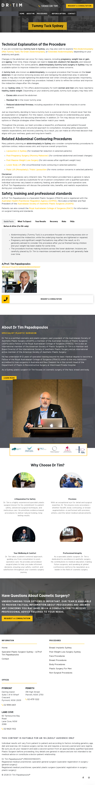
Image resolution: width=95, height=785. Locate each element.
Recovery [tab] (54, 221)
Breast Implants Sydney (60, 648)
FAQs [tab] (72, 221)
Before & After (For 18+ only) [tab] (16, 226)
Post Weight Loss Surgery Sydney (65, 652)
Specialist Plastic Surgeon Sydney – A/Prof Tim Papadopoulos (22, 653)
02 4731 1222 (33, 699)
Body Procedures (57, 664)
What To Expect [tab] (24, 221)
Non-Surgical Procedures (60, 673)
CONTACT (71, 14)
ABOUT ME (31, 14)
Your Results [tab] (40, 221)
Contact (5, 659)
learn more (9, 378)
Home (4, 648)
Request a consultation (79, 6)
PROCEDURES (42, 14)
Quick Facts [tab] (9, 221)
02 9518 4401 (10, 705)
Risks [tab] (64, 221)
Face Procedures (57, 656)
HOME (22, 14)
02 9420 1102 (10, 729)
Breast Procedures (57, 660)
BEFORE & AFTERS (59, 14)
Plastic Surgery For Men (60, 669)
